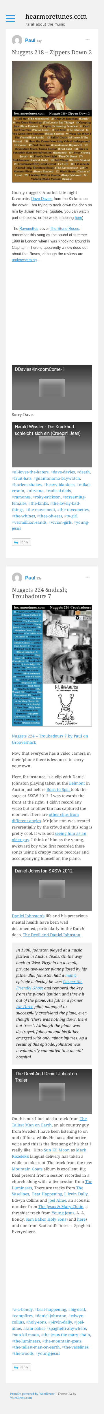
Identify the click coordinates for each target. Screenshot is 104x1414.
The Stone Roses (64, 228)
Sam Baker (35, 1219)
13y (39, 40)
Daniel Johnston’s (28, 915)
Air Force (24, 1006)
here (78, 217)
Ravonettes (28, 228)
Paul (30, 40)
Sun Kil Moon (57, 1150)
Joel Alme (57, 1200)
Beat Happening (47, 1194)
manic (71, 975)
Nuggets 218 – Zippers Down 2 (52, 52)
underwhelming (24, 260)
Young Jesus (63, 1212)
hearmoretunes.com (56, 16)
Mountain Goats (27, 1169)
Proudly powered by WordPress (32, 1394)
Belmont (77, 783)
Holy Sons (56, 1219)
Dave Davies (42, 199)
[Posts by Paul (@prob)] (17, 42)
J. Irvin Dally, (76, 1194)
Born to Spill (59, 789)
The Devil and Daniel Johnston (51, 934)
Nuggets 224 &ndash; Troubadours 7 (40, 593)
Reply (23, 542)
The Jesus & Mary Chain (60, 1206)
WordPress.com (21, 1398)
